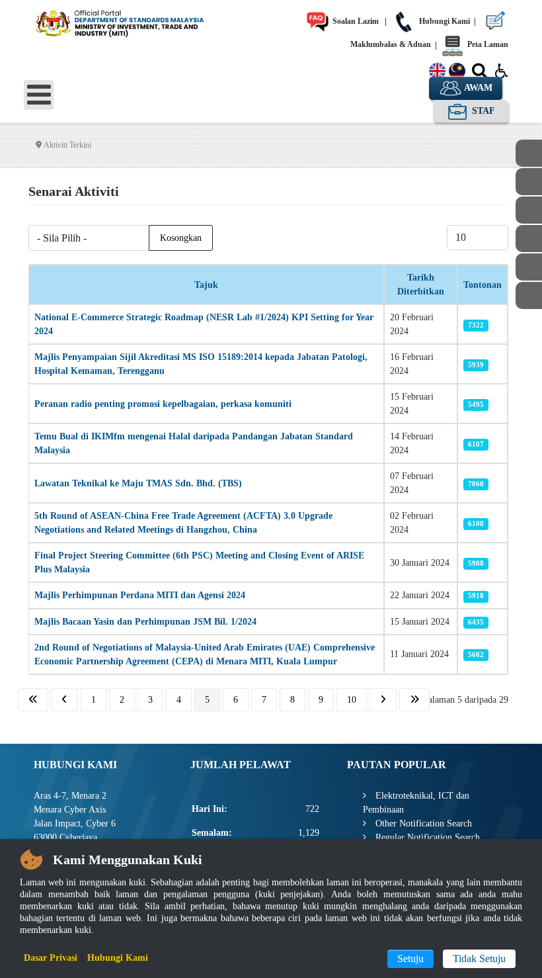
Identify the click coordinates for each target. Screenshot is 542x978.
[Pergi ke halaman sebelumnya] (64, 699)
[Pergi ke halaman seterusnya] (383, 699)
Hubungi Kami (443, 21)
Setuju (410, 958)
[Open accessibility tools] (501, 70)
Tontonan (482, 285)
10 (351, 700)
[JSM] (131, 21)
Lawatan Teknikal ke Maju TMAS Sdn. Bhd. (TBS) (138, 483)
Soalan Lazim (354, 21)
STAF (482, 111)
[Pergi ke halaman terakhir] (414, 699)
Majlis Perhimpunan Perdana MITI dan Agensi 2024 (139, 595)
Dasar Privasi (50, 958)
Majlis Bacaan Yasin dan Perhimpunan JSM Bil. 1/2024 (145, 622)
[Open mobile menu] (39, 95)
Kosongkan (181, 238)
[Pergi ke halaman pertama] (33, 699)
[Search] (479, 73)
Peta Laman (486, 44)
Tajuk (206, 285)
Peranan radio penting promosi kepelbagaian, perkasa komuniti (162, 404)
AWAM (477, 88)
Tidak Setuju (479, 958)
